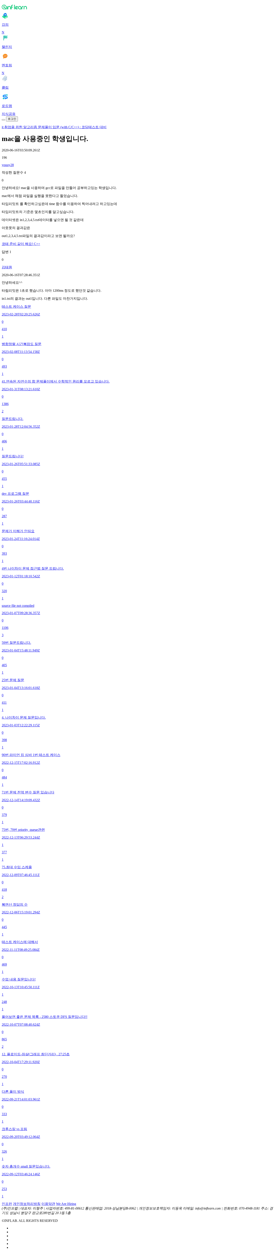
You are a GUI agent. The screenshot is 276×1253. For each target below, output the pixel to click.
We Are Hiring (66, 1204)
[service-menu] (3, 119)
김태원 (7, 267)
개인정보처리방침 (27, 1204)
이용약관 (48, 1204)
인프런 (7, 1204)
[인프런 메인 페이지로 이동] (138, 7)
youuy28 (8, 165)
